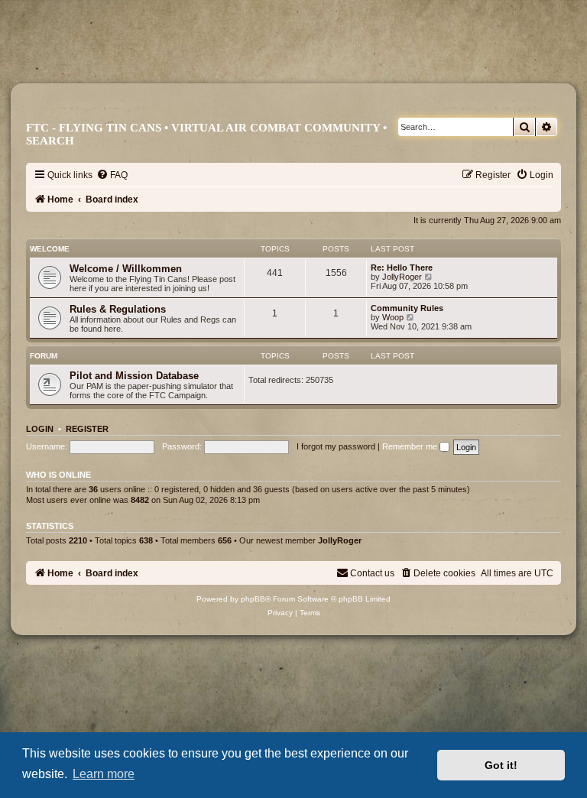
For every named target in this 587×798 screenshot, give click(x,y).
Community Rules (407, 308)
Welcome (50, 249)
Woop (393, 317)
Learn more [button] (104, 773)
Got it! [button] (501, 765)
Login (40, 428)
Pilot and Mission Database (134, 375)
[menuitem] (112, 175)
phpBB (253, 599)
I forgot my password (336, 446)
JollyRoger (402, 276)
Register (87, 428)
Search (50, 141)
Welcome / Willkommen (126, 268)
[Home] (301, 59)
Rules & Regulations (118, 309)
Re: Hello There (402, 267)
